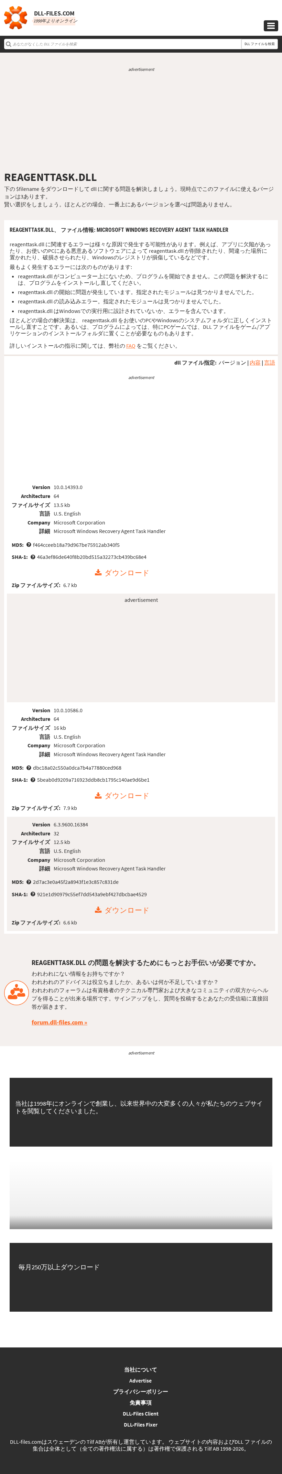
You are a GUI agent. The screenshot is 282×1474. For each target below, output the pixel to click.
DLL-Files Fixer (141, 1424)
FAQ (130, 345)
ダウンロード (127, 572)
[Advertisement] (141, 121)
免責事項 (141, 1402)
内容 (255, 362)
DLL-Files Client (141, 1413)
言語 (269, 362)
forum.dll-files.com (57, 1022)
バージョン (232, 362)
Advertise (140, 1380)
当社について (140, 1369)
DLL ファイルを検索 (260, 44)
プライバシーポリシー (140, 1391)
